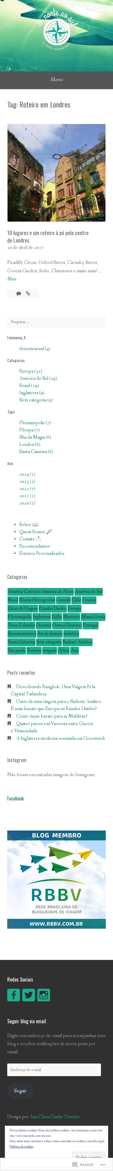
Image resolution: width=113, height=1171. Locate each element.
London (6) (29, 444)
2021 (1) (27, 496)
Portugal (90, 625)
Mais (11, 279)
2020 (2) (27, 503)
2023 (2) (27, 481)
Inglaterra (42, 617)
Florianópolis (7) (35, 423)
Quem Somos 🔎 (35, 532)
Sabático (71, 634)
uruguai (49, 650)
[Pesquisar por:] (56, 322)
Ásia (75, 650)
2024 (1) (27, 474)
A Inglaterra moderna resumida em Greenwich (61, 738)
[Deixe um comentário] (19, 294)
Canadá (63, 600)
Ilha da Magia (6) (35, 437)
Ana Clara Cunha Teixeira (54, 1117)
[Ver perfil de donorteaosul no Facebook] (13, 995)
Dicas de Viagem (23, 608)
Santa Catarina (21, 642)
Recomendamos (34, 546)
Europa (74, 608)
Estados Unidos (53, 608)
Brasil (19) (29, 386)
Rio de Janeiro (49, 634)
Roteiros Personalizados (41, 553)
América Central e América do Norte (41, 592)
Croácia (89, 600)
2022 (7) (27, 489)
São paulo (17, 650)
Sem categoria (48, 642)
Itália (57, 617)
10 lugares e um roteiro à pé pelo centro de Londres (48, 236)
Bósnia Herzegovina (37, 600)
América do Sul (88, 592)
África (63, 650)
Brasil (13, 600)
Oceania (43, 625)
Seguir (20, 1091)
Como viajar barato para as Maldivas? (51, 716)
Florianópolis (20, 617)
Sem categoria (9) (36, 400)
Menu (56, 79)
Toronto (34, 650)
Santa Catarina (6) (36, 452)
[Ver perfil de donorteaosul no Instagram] (43, 995)
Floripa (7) (29, 430)
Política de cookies (21, 1146)
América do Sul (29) (38, 378)
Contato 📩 (30, 539)
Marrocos (71, 617)
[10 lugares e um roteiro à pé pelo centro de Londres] (28, 294)
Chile (76, 600)
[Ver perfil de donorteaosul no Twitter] (28, 995)
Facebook (15, 798)
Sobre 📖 (28, 525)
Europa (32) (30, 371)
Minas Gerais (93, 617)
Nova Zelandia (21, 625)
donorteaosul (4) (34, 349)
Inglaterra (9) (32, 393)
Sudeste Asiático (77, 642)
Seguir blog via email (26, 1021)
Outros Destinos (67, 625)
